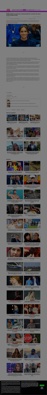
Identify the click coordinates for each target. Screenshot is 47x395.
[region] (23, 387)
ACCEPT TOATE (42, 385)
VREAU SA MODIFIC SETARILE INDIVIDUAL (41, 388)
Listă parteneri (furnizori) (24, 387)
